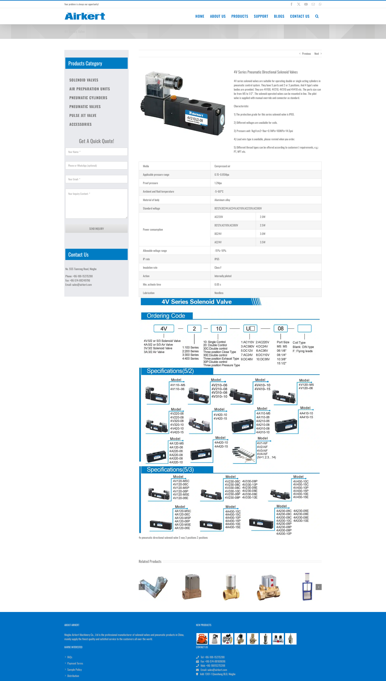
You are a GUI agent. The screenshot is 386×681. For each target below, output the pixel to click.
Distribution (73, 676)
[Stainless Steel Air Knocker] (265, 639)
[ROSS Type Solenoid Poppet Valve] (253, 639)
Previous (306, 53)
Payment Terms (75, 663)
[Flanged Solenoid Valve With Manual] (227, 639)
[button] (317, 16)
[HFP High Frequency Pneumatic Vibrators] (202, 639)
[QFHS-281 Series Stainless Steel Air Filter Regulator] (291, 639)
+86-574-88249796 (80, 280)
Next (316, 53)
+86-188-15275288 (83, 276)
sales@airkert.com (82, 284)
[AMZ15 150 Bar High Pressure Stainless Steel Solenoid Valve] (215, 639)
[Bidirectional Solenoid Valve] (278, 639)
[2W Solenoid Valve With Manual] (240, 639)
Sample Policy (74, 669)
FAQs (69, 657)
